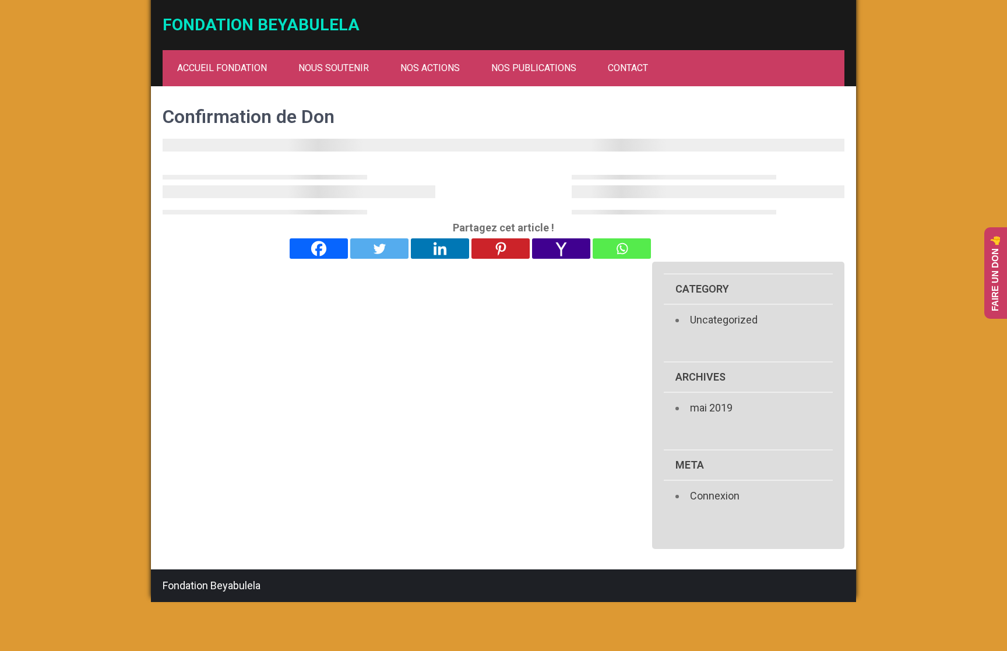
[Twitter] (379, 248)
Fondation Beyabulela (261, 24)
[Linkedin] (440, 248)
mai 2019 (711, 408)
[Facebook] (319, 248)
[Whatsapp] (622, 248)
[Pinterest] (500, 248)
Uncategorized (724, 320)
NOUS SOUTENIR (333, 67)
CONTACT (628, 67)
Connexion (715, 496)
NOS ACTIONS (430, 67)
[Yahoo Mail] (561, 248)
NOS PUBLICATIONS (533, 67)
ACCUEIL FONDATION (222, 67)
